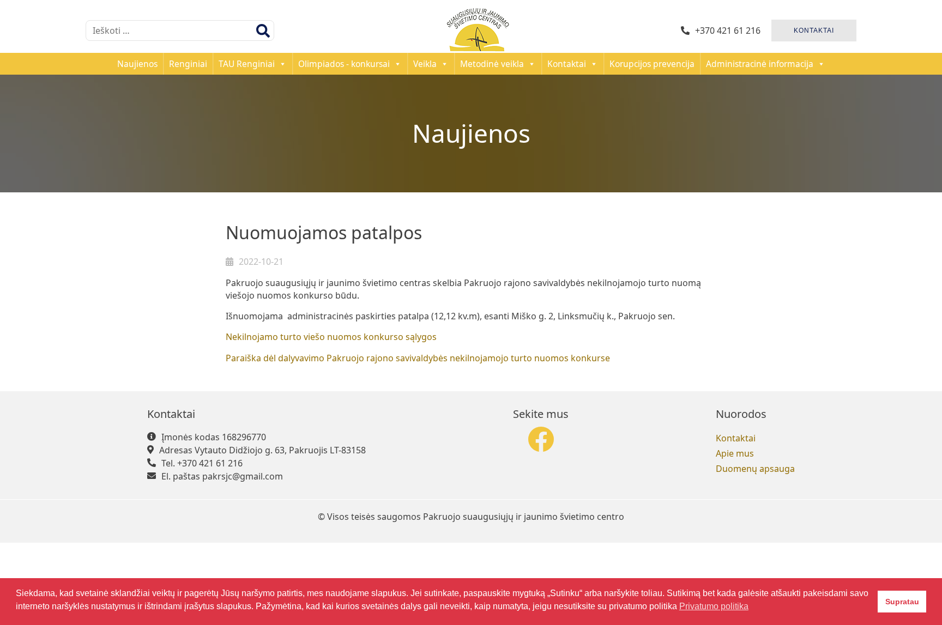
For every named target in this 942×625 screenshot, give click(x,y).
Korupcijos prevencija (652, 64)
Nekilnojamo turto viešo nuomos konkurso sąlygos (331, 337)
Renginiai (188, 64)
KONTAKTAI (814, 30)
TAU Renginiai (247, 64)
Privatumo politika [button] (713, 606)
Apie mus (735, 453)
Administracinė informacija (759, 64)
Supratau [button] (902, 601)
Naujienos (137, 64)
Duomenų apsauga (755, 469)
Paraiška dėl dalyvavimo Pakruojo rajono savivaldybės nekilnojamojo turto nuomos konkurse (418, 358)
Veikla (425, 64)
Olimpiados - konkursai (344, 64)
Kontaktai (566, 64)
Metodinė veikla (492, 64)
